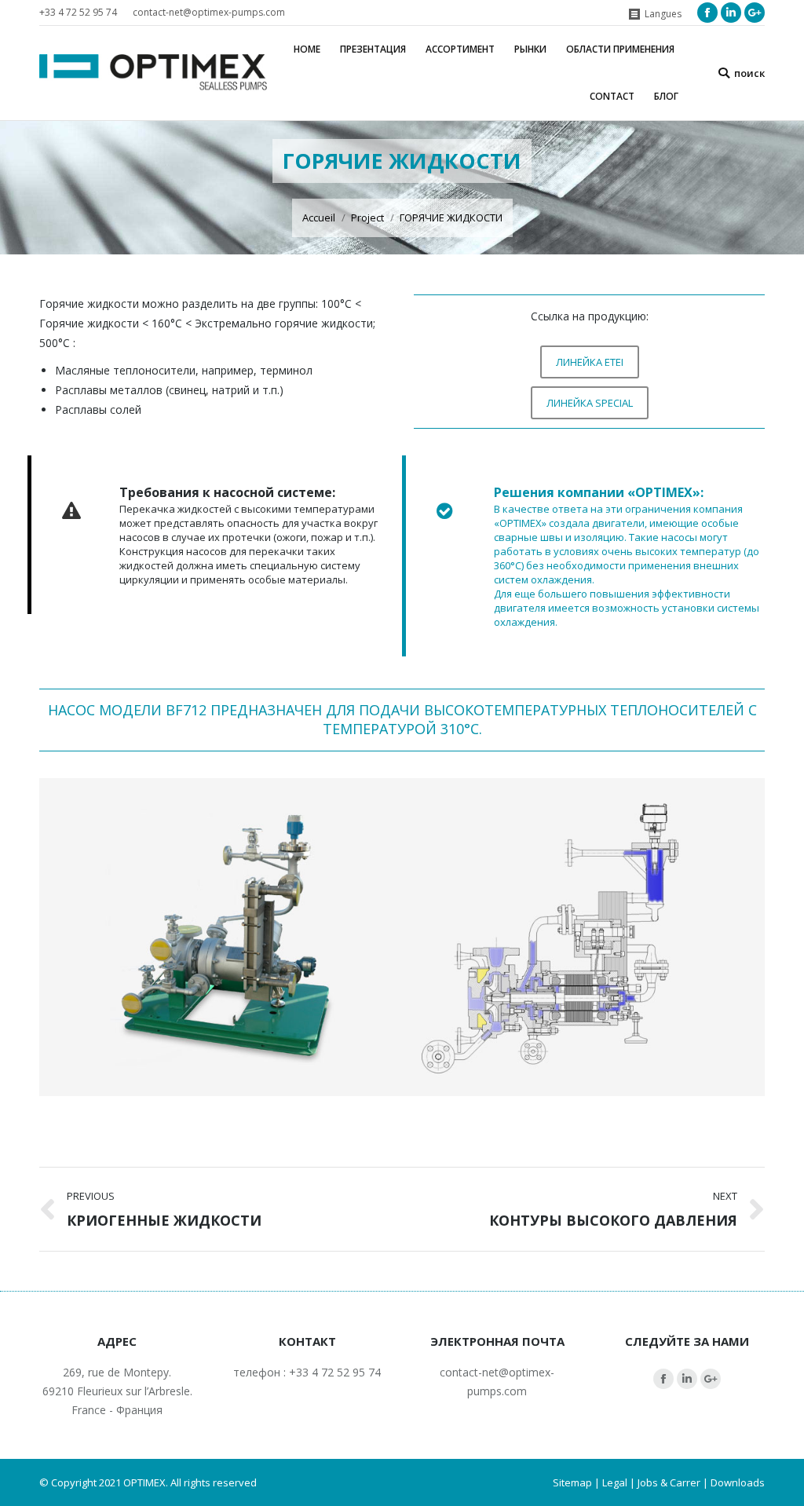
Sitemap (572, 1482)
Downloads (738, 1482)
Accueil (318, 217)
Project (367, 217)
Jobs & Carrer (669, 1482)
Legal (614, 1482)
